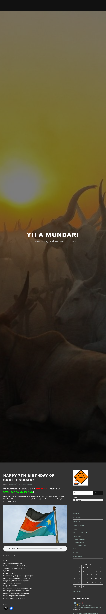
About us (76, 514)
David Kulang (79, 542)
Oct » (79, 592)
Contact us (76, 521)
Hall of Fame (77, 537)
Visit (74, 549)
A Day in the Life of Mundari (82, 533)
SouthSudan (27, 484)
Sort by (75, 497)
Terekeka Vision (78, 525)
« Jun (74, 592)
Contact (75, 553)
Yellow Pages (77, 556)
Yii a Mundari (53, 234)
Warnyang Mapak (81, 545)
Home (75, 510)
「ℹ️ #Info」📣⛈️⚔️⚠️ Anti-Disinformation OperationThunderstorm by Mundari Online (87, 605)
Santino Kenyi (80, 539)
